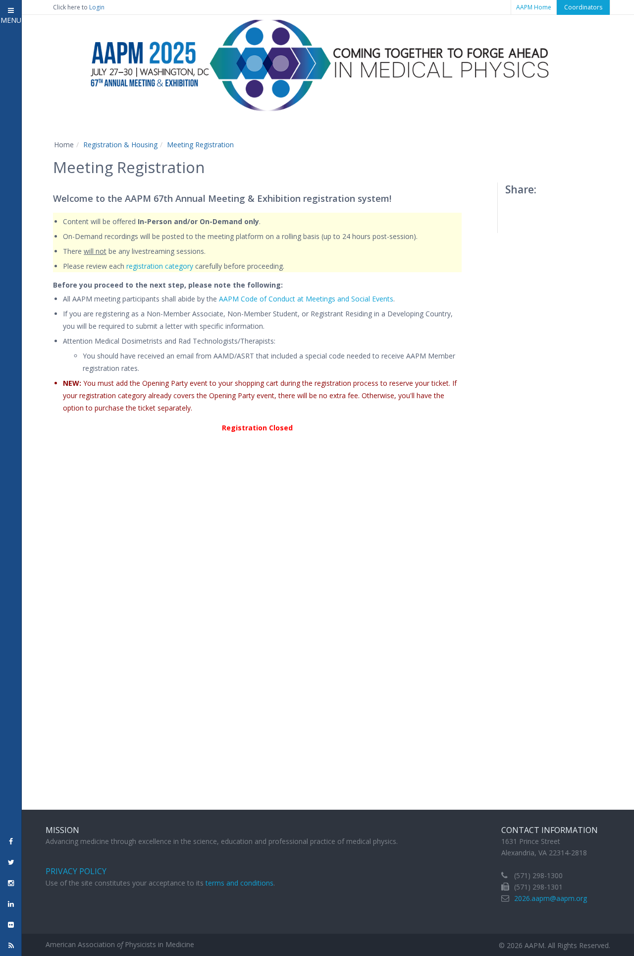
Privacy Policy (76, 871)
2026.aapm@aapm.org (550, 898)
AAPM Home (533, 7)
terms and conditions (239, 883)
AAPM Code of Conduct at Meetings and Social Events (306, 298)
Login (97, 7)
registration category (159, 266)
